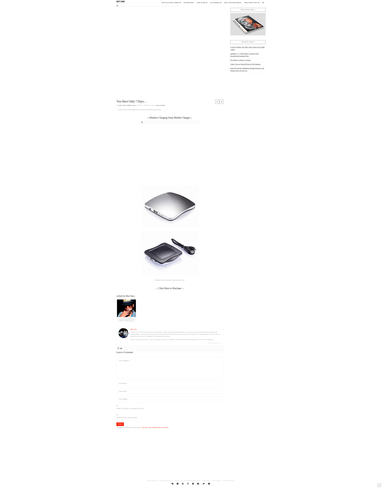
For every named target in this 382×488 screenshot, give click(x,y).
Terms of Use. (206, 480)
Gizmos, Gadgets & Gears (129, 105)
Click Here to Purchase (170, 288)
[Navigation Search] (263, 2)
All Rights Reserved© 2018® (192, 480)
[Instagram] (118, 348)
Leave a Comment (160, 105)
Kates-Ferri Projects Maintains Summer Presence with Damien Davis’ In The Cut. (247, 69)
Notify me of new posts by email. (126, 417)
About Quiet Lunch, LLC (166, 480)
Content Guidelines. (228, 480)
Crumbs (120, 105)
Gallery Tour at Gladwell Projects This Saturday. (245, 64)
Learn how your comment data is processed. (155, 427)
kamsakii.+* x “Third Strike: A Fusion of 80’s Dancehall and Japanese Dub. (244, 55)
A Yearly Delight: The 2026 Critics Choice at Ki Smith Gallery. (247, 48)
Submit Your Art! (152, 480)
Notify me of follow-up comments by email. (130, 408)
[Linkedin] (121, 348)
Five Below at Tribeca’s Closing (240, 60)
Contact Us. (178, 480)
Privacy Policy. (216, 480)
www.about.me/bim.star (214, 343)
